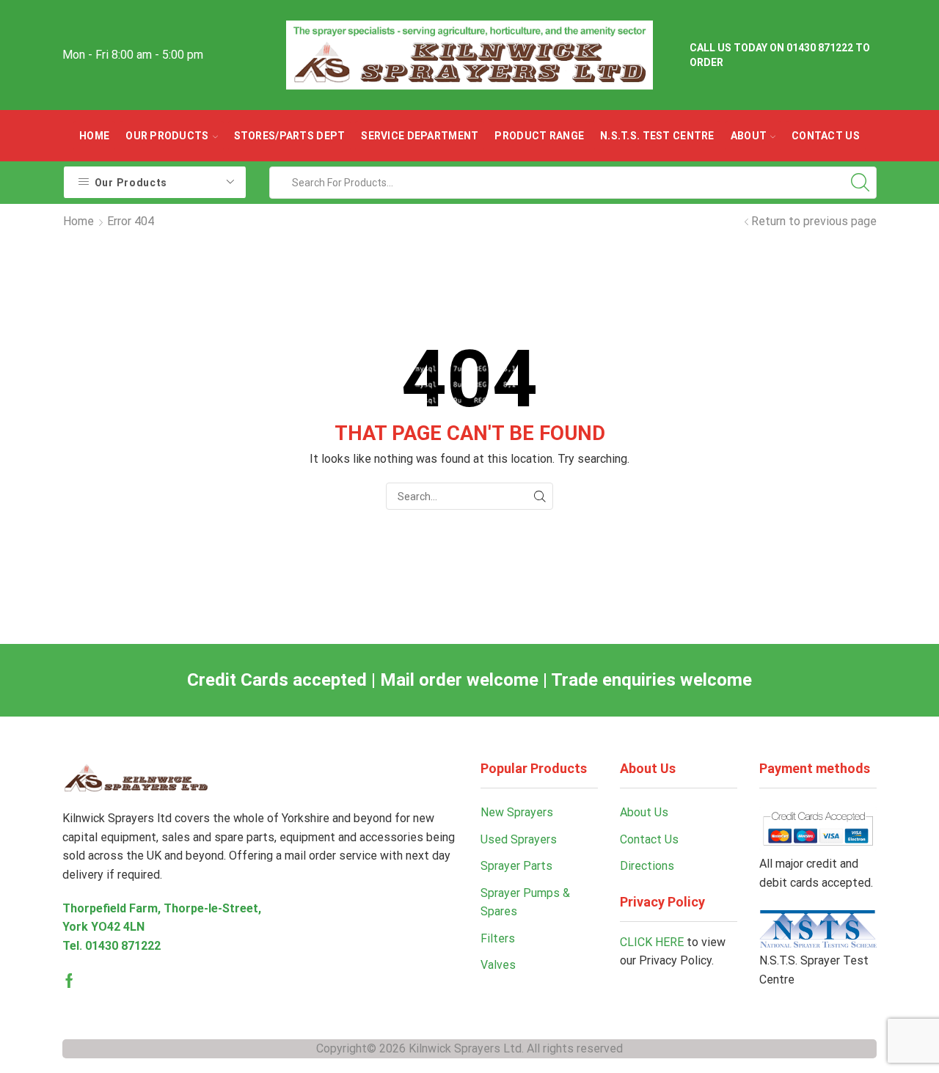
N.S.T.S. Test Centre (657, 136)
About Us (644, 812)
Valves (498, 965)
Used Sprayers (519, 839)
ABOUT (749, 136)
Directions (647, 866)
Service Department (419, 136)
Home (94, 136)
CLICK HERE (652, 942)
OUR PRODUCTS (166, 136)
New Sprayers (517, 812)
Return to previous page (814, 221)
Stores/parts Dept (290, 136)
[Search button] (860, 182)
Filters (498, 938)
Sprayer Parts (516, 866)
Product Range (539, 136)
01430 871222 (123, 946)
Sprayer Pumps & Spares (525, 902)
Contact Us (826, 136)
